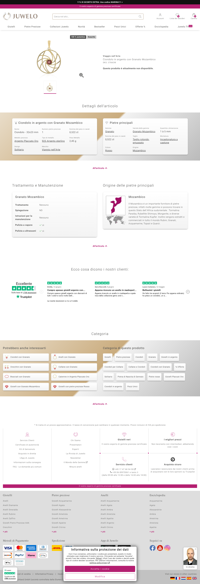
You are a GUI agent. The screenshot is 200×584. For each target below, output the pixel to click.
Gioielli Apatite (59, 523)
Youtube (160, 548)
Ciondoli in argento (113, 386)
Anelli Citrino (107, 527)
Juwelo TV (185, 26)
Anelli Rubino (9, 514)
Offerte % (140, 26)
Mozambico (139, 150)
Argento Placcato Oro (26, 141)
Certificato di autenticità (27, 445)
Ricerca (140, 16)
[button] (160, 16)
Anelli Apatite (107, 518)
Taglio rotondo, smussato (141, 141)
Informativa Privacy (44, 574)
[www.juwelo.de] (172, 578)
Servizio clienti (124, 464)
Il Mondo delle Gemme (74, 462)
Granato (109, 131)
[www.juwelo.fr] (178, 578)
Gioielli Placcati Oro (174, 376)
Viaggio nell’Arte (51, 149)
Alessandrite (156, 509)
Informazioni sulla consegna (27, 462)
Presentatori (76, 445)
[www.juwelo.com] (194, 578)
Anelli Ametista (108, 514)
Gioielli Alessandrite (61, 509)
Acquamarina (156, 501)
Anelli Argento (107, 523)
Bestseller (99, 26)
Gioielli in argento (169, 357)
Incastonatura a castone (169, 141)
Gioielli (11, 26)
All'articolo (98, 168)
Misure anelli (76, 467)
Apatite (153, 527)
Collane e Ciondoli (137, 367)
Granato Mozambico (144, 131)
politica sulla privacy (99, 563)
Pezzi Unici (120, 26)
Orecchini (7, 527)
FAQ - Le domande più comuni (27, 467)
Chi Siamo (76, 440)
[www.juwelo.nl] (183, 578)
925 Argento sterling (53, 141)
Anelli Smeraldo (10, 509)
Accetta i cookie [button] (100, 569)
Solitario (19, 149)
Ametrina (154, 518)
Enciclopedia (161, 26)
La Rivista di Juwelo (75, 453)
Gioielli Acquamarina (62, 501)
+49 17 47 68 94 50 (124, 469)
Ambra (153, 514)
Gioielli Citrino (58, 527)
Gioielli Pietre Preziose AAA (16, 523)
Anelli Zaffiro (9, 518)
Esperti (75, 449)
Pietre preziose (123, 357)
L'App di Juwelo (27, 458)
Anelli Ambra (107, 509)
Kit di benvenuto (27, 449)
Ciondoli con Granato (160, 367)
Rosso (108, 150)
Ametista (154, 523)
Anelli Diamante (10, 505)
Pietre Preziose (32, 26)
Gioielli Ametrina (60, 518)
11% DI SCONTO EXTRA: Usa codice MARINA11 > (100, 2)
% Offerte (180, 367)
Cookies (61, 574)
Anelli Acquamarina (110, 501)
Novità (81, 26)
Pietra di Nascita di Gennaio (130, 376)
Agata (152, 505)
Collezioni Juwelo (59, 26)
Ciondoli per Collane (114, 367)
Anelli (5, 501)
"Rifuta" (99, 558)
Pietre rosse (154, 376)
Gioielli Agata (58, 505)
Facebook (152, 548)
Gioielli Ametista (60, 514)
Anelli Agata (106, 505)
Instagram (167, 548)
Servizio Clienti (27, 440)
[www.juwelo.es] (189, 578)
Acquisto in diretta (27, 453)
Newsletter (75, 458)
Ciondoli (139, 357)
